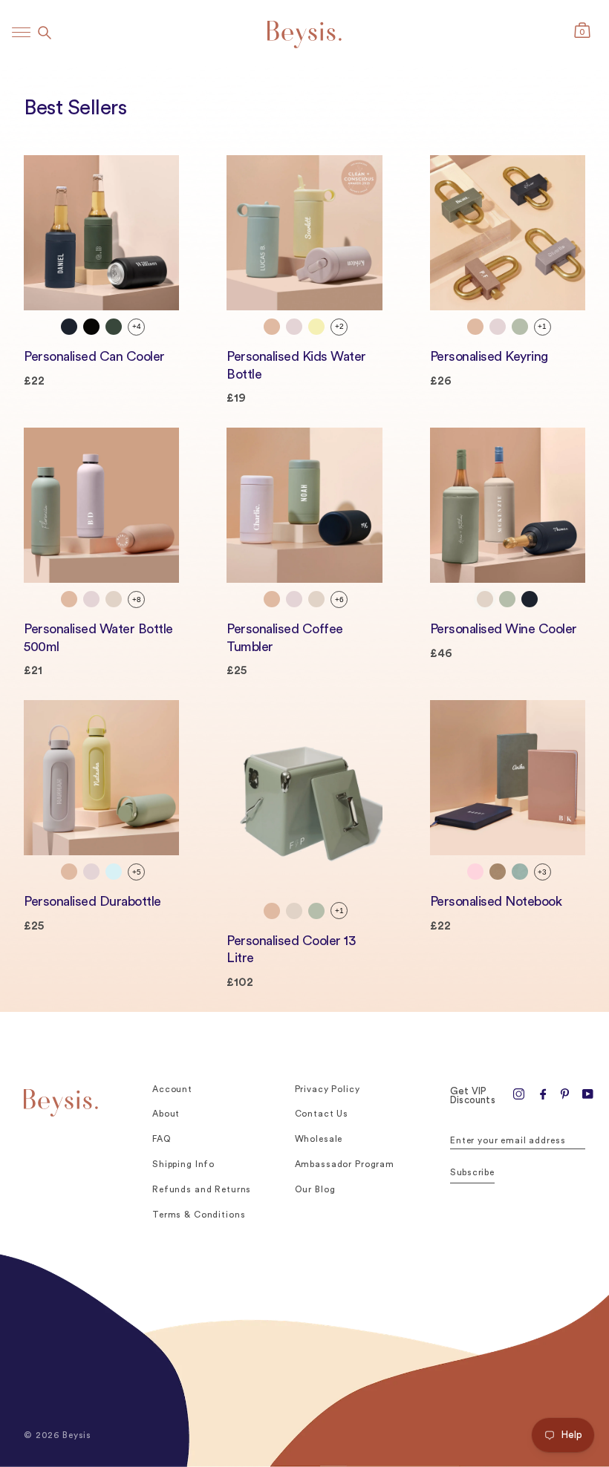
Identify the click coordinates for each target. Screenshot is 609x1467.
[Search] (44, 33)
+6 (339, 599)
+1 (542, 326)
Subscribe (472, 1172)
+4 (136, 326)
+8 (136, 599)
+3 (542, 872)
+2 (339, 326)
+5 (136, 872)
